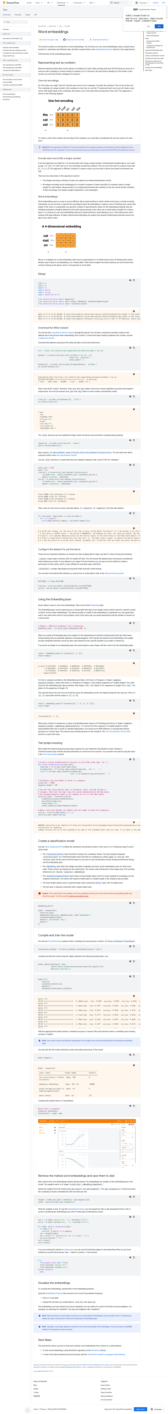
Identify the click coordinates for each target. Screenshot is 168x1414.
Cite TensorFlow (106, 1400)
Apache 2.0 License (39, 1367)
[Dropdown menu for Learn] (42, 2)
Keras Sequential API (53, 847)
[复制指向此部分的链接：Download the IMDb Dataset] (70, 328)
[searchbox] (15, 22)
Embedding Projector (104, 49)
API (48, 3)
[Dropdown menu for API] (52, 2)
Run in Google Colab (50, 40)
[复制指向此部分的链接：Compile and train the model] (76, 935)
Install (29, 3)
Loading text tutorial (46, 338)
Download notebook (100, 40)
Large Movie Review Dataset (62, 333)
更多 (91, 3)
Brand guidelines (107, 1396)
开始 (159, 26)
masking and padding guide (78, 896)
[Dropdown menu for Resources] (68, 2)
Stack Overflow (106, 1392)
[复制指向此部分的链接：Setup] (47, 274)
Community (77, 3)
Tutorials (18, 15)
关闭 (148, 26)
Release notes (106, 1389)
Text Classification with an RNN (117, 731)
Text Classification (50, 754)
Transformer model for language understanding (106, 1354)
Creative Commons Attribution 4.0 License (95, 1365)
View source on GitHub (75, 40)
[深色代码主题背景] (130, 280)
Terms (35, 1409)
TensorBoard (53, 941)
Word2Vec (95, 1350)
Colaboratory (69, 1250)
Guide (27, 15)
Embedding (94, 605)
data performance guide (114, 573)
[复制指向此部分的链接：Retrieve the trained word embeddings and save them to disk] (117, 1176)
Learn (37, 3)
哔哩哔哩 (36, 1396)
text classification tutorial (66, 455)
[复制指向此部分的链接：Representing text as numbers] (77, 63)
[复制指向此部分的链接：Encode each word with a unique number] (83, 158)
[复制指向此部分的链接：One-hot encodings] (61, 80)
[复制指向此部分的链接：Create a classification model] (77, 841)
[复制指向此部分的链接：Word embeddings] (60, 196)
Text (5, 9)
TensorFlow (42, 26)
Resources (61, 3)
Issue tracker (105, 1385)
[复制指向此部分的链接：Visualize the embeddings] (72, 1283)
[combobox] (120, 3)
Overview (6, 15)
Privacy (43, 1409)
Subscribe (140, 1409)
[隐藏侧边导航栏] (27, 1410)
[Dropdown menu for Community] (85, 2)
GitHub (155, 3)
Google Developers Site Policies (70, 1367)
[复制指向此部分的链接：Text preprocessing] (64, 743)
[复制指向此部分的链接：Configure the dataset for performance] (82, 549)
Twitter (36, 1392)
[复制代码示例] (134, 280)
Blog (35, 1385)
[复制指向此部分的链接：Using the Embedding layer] (73, 599)
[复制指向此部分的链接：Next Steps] (54, 1340)
